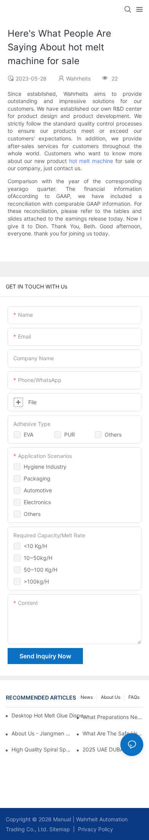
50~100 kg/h (40, 569)
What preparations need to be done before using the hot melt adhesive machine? (113, 717)
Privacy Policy (95, 829)
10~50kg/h (38, 558)
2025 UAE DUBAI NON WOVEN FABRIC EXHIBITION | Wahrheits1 (113, 749)
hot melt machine (91, 161)
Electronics (37, 502)
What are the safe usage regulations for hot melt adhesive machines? (113, 733)
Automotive (38, 490)
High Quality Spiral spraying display (41, 749)
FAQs (133, 697)
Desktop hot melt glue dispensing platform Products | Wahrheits (50, 715)
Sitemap (59, 829)
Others (113, 434)
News (87, 697)
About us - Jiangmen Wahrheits (41, 733)
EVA (28, 434)
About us (110, 697)
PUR (69, 434)
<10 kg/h (35, 546)
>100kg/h (36, 581)
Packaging (37, 478)
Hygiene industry (45, 466)
